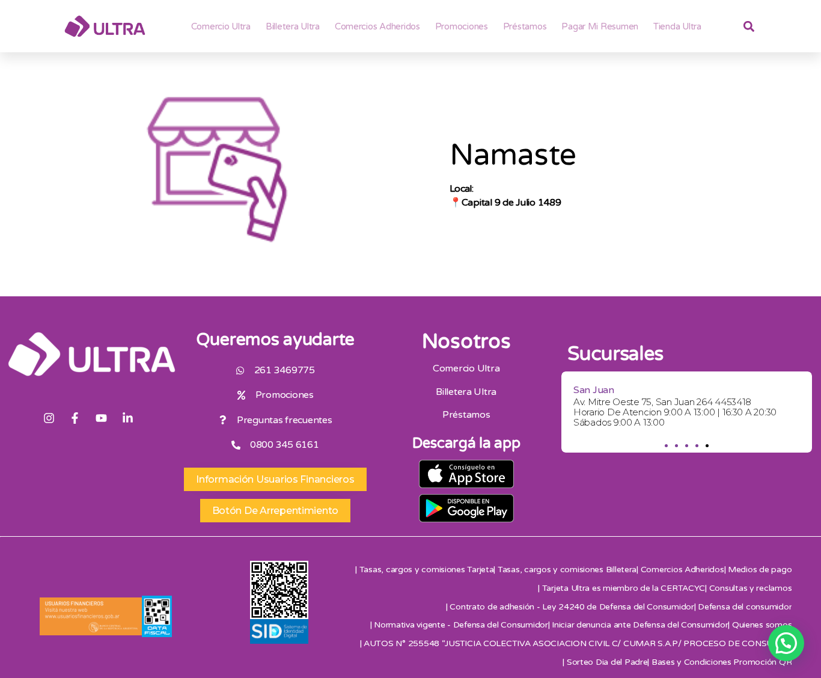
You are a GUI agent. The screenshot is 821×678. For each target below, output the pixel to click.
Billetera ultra (293, 26)
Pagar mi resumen (599, 26)
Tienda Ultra (677, 26)
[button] (666, 445)
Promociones (461, 26)
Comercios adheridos (377, 26)
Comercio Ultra (221, 26)
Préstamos (525, 26)
